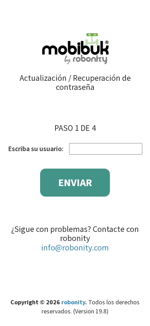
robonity (73, 302)
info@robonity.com (75, 247)
